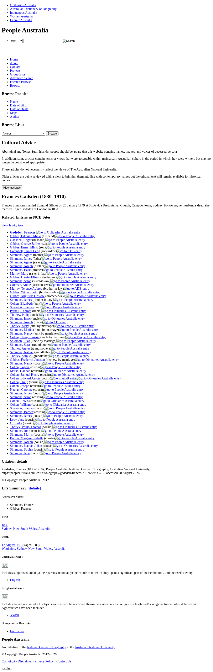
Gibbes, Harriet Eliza (24, 277)
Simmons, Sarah (20, 281)
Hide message (12, 187)
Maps (13, 113)
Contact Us (63, 661)
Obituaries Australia (23, 5)
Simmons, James (21, 258)
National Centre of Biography (46, 647)
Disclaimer (25, 661)
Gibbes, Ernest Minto (24, 247)
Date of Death (19, 109)
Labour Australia (21, 20)
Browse (15, 85)
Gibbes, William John (24, 292)
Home (14, 59)
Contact (15, 67)
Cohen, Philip (19, 382)
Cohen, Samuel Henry (24, 374)
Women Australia (21, 16)
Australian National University (95, 647)
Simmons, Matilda (22, 329)
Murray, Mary (19, 273)
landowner (17, 631)
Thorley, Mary (19, 326)
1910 (20, 545)
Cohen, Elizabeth (21, 303)
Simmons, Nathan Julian (26, 445)
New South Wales (25, 528)
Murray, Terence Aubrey (26, 288)
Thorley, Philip (20, 314)
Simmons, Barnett (21, 412)
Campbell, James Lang (25, 251)
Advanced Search (21, 78)
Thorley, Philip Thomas (25, 427)
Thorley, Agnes (20, 348)
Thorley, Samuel (21, 356)
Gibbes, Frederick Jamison (27, 359)
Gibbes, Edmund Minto (25, 236)
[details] (34, 488)
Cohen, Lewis (19, 401)
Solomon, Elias (20, 341)
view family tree (12, 225)
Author (14, 116)
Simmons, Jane (20, 453)
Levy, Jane (17, 419)
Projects (15, 70)
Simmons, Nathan (21, 352)
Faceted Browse (20, 82)
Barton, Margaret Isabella (26, 438)
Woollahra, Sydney (14, 548)
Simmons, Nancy (21, 333)
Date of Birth (18, 105)
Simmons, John (20, 430)
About (14, 63)
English (15, 580)
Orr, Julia (16, 423)
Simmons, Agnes (21, 255)
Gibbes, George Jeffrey (25, 243)
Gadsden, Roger (20, 240)
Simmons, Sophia (21, 449)
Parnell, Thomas (20, 311)
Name (14, 101)
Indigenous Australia (23, 12)
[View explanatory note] (5, 565)
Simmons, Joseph (21, 266)
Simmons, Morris (21, 434)
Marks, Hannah (20, 371)
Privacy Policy (44, 661)
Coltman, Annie (20, 285)
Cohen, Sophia (20, 367)
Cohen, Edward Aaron (25, 378)
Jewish (14, 615)
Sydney (6, 528)
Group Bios (17, 74)
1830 (5, 525)
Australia (44, 528)
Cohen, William (20, 404)
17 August (8, 545)
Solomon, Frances (22, 307)
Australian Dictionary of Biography (33, 9)
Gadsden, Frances (22, 232)
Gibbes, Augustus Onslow (27, 296)
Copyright (8, 661)
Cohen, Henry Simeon (25, 337)
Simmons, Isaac (20, 270)
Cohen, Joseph (19, 386)
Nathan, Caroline (21, 389)
